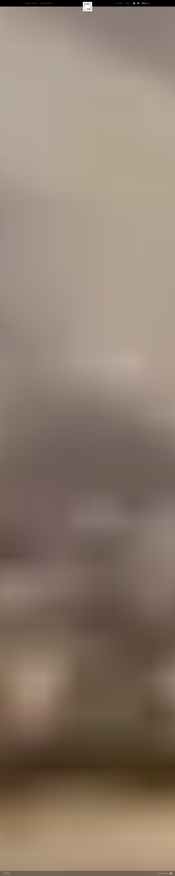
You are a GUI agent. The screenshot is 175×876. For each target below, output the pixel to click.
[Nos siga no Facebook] (138, 3)
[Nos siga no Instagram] (134, 3)
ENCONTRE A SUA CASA (31, 3)
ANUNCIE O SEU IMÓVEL (46, 3)
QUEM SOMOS (119, 3)
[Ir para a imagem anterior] (4, 873)
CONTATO (127, 3)
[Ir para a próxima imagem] (8, 873)
